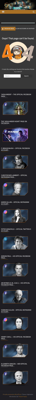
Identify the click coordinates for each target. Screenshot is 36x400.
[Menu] (3, 12)
